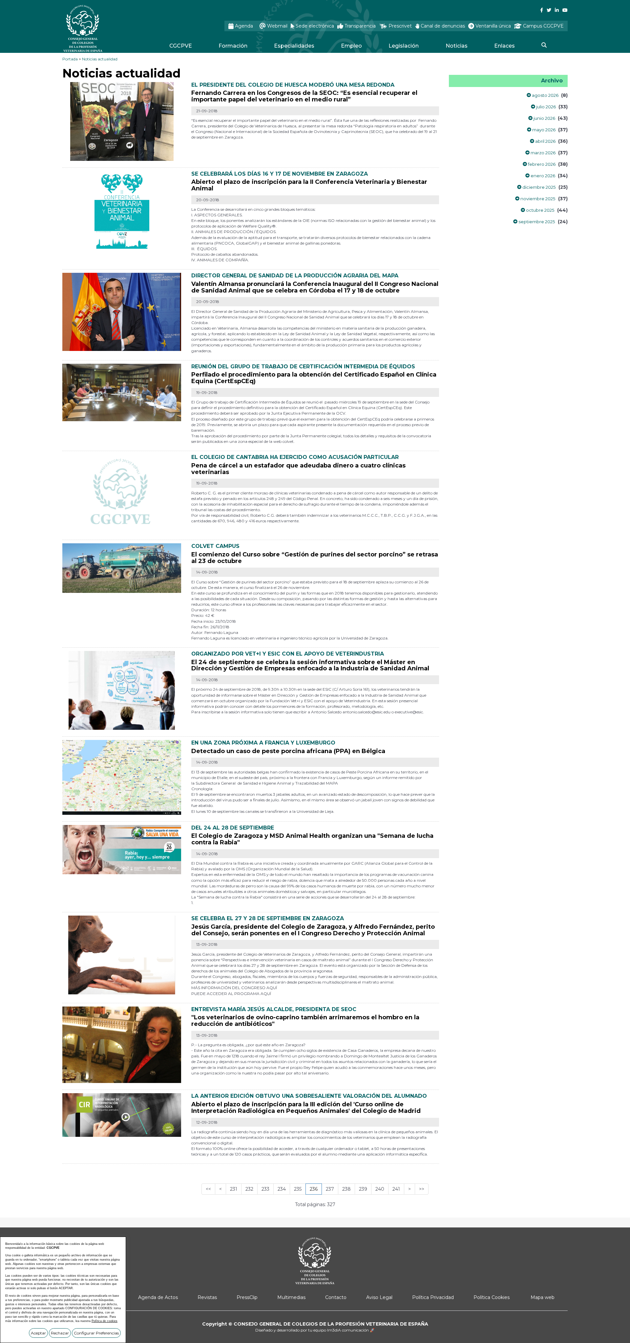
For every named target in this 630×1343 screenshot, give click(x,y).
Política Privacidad (433, 1297)
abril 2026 (545, 141)
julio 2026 (545, 106)
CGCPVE (180, 46)
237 (330, 1189)
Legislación (403, 46)
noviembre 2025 (537, 198)
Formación (233, 46)
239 (363, 1189)
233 (265, 1189)
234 (282, 1189)
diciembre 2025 (538, 187)
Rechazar (60, 1333)
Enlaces (504, 46)
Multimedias (291, 1297)
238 (346, 1189)
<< (208, 1189)
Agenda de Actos (158, 1297)
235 (298, 1189)
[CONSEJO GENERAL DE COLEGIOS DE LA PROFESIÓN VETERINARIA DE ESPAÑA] (100, 28)
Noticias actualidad (99, 58)
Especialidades (294, 46)
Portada (70, 58)
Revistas (207, 1297)
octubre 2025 (540, 210)
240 (379, 1189)
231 (233, 1189)
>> (421, 1189)
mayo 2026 (543, 129)
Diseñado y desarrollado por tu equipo (315, 1330)
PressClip (247, 1297)
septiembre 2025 (536, 221)
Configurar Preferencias (96, 1333)
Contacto (335, 1297)
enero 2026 (542, 175)
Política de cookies (104, 1321)
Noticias (457, 46)
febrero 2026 (541, 164)
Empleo (351, 46)
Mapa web (543, 1297)
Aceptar (38, 1333)
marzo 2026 (543, 152)
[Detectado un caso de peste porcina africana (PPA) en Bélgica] (121, 776)
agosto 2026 (544, 95)
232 (249, 1189)
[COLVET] (121, 493)
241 (396, 1189)
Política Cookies (491, 1297)
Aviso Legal (379, 1297)
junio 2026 (544, 118)
